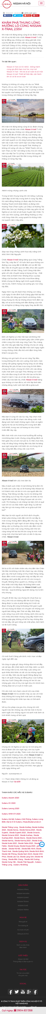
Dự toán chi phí (23, 930)
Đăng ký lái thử (23, 934)
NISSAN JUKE (23, 905)
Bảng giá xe (23, 921)
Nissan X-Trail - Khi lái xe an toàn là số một (25, 72)
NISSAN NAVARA (23, 893)
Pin (36, 15)
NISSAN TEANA (23, 901)
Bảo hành (23, 947)
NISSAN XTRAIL (23, 889)
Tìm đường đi (23, 925)
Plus (28, 15)
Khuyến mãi (23, 975)
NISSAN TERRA (23, 910)
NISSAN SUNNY (23, 897)
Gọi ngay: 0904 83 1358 (17, 1010)
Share (8, 15)
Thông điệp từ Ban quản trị (23, 961)
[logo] (7, 3)
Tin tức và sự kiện (23, 973)
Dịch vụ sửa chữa (23, 945)
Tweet (18, 15)
